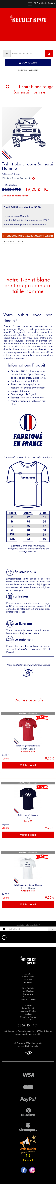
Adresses (28, 982)
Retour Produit (28, 1008)
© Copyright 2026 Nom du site (28, 1043)
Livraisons (28, 1005)
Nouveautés (28, 997)
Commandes (28, 976)
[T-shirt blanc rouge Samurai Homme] (28, 133)
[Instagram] (32, 1170)
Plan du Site (28, 1020)
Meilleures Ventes (28, 999)
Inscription (28, 974)
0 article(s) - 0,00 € (45, 3)
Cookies (28, 1014)
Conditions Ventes (28, 1017)
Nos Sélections (28, 991)
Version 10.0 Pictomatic (28, 1046)
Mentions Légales (28, 1011)
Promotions (28, 994)
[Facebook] (24, 1170)
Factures (28, 979)
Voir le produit (28, 765)
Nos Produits (28, 988)
